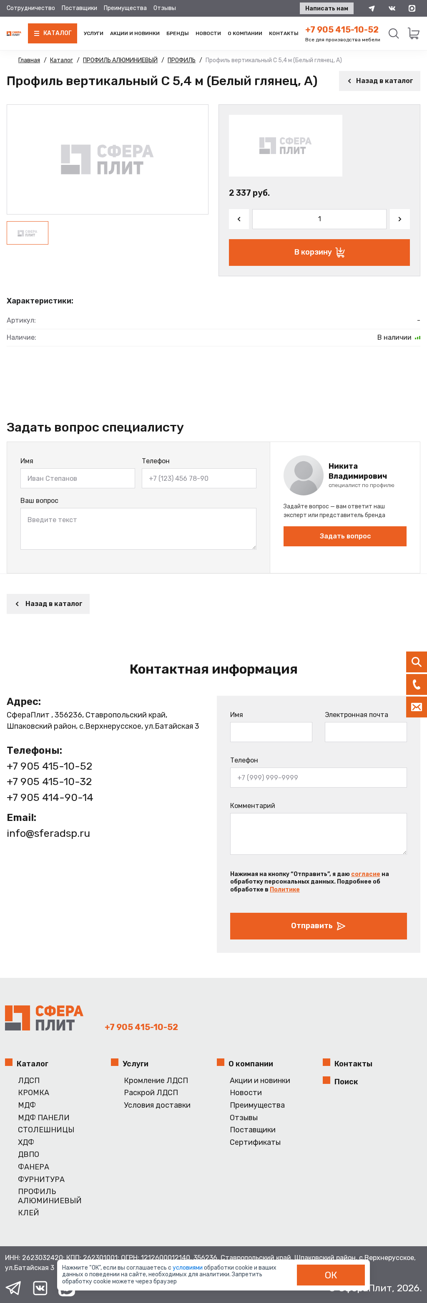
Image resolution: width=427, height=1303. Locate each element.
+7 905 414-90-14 (50, 797)
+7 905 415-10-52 (342, 30)
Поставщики (79, 8)
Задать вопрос (345, 536)
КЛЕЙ (28, 1213)
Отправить (312, 925)
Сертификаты (255, 1142)
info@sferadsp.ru (48, 833)
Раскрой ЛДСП (151, 1092)
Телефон (156, 461)
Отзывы (164, 8)
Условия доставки (157, 1105)
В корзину (313, 252)
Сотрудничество (31, 8)
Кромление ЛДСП (156, 1080)
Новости (208, 33)
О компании (245, 33)
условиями (188, 1267)
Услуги (93, 33)
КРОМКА (33, 1092)
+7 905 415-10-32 (49, 781)
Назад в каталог (384, 81)
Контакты (284, 33)
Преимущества (125, 8)
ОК (331, 1275)
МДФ (27, 1105)
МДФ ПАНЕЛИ (44, 1118)
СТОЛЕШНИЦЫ (46, 1130)
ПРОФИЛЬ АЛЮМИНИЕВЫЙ (50, 1196)
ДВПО (28, 1154)
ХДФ (26, 1142)
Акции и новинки (135, 33)
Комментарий (252, 806)
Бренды (177, 33)
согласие (365, 874)
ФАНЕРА (33, 1167)
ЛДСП (29, 1080)
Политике (285, 889)
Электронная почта (356, 715)
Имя (26, 461)
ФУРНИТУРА (41, 1179)
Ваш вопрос (39, 501)
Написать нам (326, 8)
